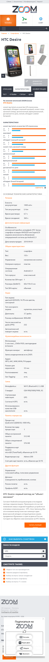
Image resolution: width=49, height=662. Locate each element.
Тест (5, 94)
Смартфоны (15, 33)
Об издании (6, 608)
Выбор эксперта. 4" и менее (16, 581)
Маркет (40, 1)
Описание (7, 89)
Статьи (22, 94)
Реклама (15, 608)
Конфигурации (39, 89)
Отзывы (13, 94)
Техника (8, 23)
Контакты (13, 610)
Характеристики (22, 89)
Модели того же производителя (17, 569)
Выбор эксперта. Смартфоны (16, 578)
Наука (24, 23)
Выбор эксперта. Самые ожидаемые (19, 575)
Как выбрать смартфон (21, 539)
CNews (9, 1)
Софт (40, 23)
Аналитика (18, 1)
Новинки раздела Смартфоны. (17, 572)
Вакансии (5, 610)
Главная (4, 33)
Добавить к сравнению (37, 82)
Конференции (29, 1)
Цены (31, 94)
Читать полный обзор (35, 526)
